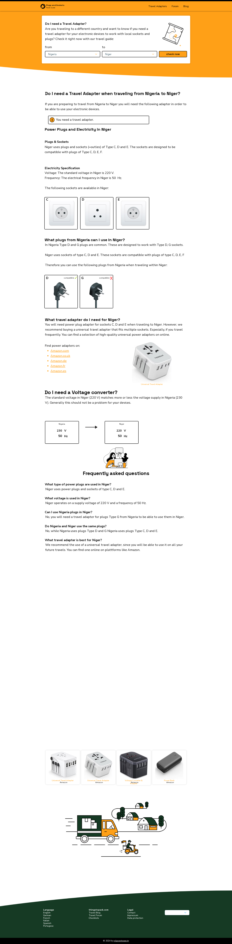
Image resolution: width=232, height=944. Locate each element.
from (48, 47)
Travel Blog (94, 912)
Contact (131, 912)
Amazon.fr (58, 366)
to (103, 47)
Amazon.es (58, 371)
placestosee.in (121, 940)
